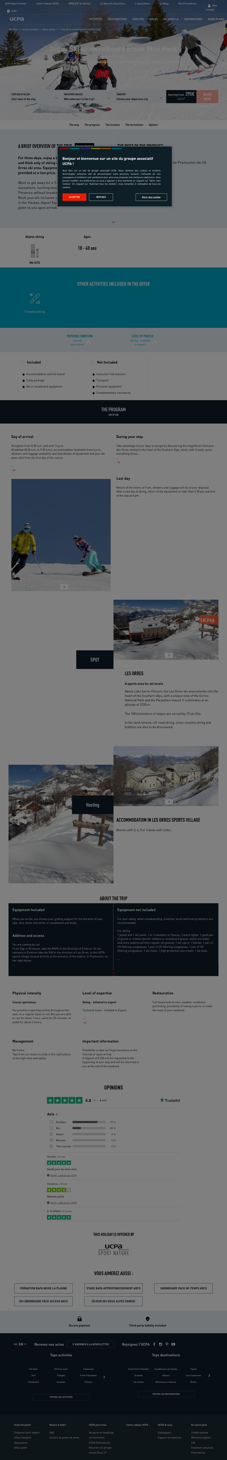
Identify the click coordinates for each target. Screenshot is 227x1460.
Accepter (74, 197)
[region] (114, 176)
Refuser (101, 197)
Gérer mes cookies (151, 197)
